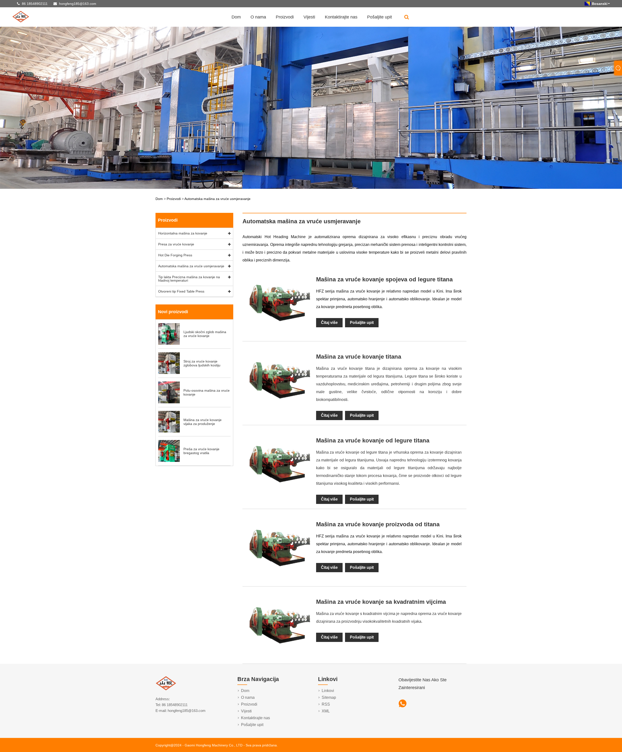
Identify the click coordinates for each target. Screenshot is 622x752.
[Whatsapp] (402, 703)
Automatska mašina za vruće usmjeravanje (217, 199)
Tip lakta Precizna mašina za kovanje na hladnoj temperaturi (189, 278)
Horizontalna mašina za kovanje (182, 233)
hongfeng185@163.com (77, 4)
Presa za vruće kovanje (176, 244)
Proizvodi (285, 17)
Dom (236, 17)
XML (326, 711)
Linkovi (328, 691)
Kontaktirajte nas (341, 17)
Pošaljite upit (379, 17)
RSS (326, 704)
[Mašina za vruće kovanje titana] (279, 412)
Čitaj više (329, 322)
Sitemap (329, 697)
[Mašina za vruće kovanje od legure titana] (279, 496)
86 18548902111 (35, 4)
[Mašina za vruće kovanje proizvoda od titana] (279, 579)
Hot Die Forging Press (175, 255)
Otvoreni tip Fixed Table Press (181, 291)
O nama (258, 17)
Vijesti (309, 17)
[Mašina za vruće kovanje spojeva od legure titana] (279, 334)
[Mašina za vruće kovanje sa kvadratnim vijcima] (279, 657)
